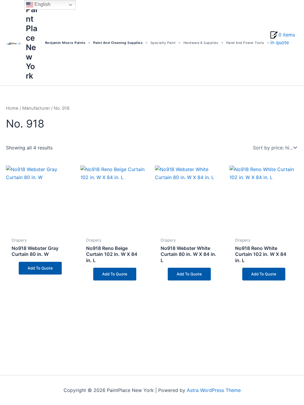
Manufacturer (36, 108)
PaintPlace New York (31, 42)
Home (12, 108)
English (41, 4)
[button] (87, 43)
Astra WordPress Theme (214, 390)
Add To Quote (40, 268)
